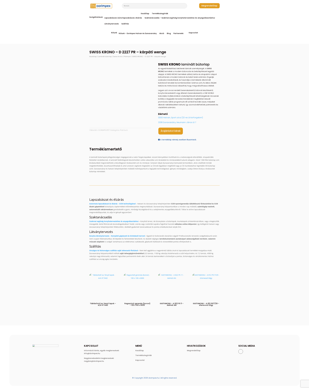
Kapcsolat (193, 33)
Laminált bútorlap (105, 56)
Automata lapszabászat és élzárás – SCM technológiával (112, 204)
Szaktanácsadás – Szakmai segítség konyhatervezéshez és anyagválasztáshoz (180, 18)
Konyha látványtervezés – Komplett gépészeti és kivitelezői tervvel (117, 236)
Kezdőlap (145, 14)
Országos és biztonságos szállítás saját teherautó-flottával (113, 250)
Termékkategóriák (160, 14)
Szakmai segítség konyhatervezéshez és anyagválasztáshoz (114, 221)
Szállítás (125, 24)
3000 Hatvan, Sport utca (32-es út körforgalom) (180, 117)
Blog (169, 34)
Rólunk (114, 33)
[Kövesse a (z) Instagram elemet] (246, 351)
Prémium (127, 56)
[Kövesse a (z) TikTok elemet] (255, 351)
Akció (161, 34)
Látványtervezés (111, 24)
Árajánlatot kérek (171, 131)
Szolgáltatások (96, 17)
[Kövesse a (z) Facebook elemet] (240, 351)
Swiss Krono (118, 56)
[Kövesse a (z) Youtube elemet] (251, 351)
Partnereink (178, 34)
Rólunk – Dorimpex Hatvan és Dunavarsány (138, 34)
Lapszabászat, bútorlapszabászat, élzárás (123, 18)
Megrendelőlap (209, 5)
